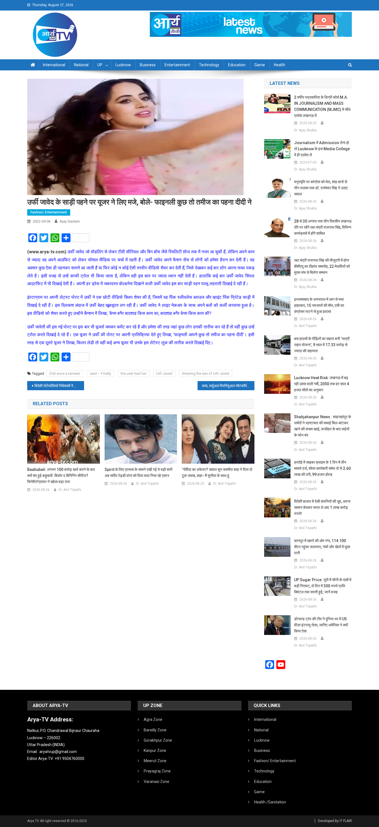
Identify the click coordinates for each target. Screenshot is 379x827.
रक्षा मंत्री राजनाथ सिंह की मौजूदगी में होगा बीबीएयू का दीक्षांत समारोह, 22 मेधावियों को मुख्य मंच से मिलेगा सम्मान (322, 266)
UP (99, 65)
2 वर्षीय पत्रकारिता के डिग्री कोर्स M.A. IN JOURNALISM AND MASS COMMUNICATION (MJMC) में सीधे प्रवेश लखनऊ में (322, 106)
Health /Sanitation (270, 802)
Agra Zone (153, 719)
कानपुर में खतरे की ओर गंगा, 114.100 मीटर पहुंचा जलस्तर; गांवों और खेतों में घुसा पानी (322, 546)
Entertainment (177, 65)
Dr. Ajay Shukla (305, 130)
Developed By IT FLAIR (335, 821)
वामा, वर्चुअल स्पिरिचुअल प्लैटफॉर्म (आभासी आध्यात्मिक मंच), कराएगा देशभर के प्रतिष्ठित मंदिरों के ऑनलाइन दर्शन (228, 386)
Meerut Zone (155, 761)
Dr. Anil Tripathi (70, 490)
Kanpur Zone (155, 750)
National (81, 65)
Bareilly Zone (155, 730)
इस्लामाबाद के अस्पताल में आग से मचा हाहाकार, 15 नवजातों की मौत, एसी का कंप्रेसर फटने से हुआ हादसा (319, 305)
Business (148, 65)
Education (237, 65)
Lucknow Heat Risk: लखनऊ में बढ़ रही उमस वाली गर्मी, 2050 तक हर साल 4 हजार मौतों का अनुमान (321, 384)
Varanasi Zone (156, 781)
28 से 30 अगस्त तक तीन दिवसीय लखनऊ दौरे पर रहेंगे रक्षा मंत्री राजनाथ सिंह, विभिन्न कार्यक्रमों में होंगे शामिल (323, 227)
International (54, 65)
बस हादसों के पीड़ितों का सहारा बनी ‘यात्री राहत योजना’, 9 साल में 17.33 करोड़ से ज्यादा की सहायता (322, 344)
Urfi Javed (164, 373)
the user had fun (133, 373)
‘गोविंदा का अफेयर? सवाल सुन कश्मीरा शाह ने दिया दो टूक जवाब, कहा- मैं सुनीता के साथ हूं (217, 472)
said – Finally (100, 373)
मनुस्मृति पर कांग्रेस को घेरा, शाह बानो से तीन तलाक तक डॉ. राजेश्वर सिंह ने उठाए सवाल (321, 188)
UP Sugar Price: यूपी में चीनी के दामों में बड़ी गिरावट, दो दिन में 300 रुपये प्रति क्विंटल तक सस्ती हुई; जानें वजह (322, 586)
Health (279, 65)
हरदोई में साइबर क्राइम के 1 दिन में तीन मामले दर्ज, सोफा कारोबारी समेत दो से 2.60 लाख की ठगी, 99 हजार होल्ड (322, 468)
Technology (209, 65)
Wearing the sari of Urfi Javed (205, 373)
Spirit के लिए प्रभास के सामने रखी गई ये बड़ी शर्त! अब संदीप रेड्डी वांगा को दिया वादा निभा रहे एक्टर (139, 472)
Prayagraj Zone (157, 771)
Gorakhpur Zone (158, 740)
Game (259, 65)
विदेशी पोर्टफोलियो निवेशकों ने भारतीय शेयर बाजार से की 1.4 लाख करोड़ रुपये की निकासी (59, 386)
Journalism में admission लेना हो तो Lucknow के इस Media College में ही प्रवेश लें (322, 149)
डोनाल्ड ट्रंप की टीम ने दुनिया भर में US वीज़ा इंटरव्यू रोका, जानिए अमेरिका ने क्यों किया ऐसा (321, 625)
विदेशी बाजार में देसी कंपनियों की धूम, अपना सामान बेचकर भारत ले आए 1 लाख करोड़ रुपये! (322, 507)
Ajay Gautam (70, 221)
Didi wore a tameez (64, 373)
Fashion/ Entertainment (49, 212)
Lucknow (123, 65)
